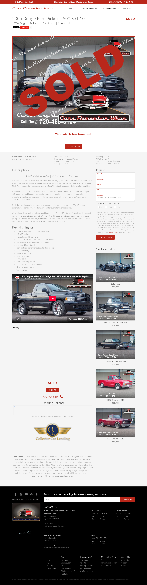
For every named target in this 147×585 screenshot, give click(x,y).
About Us (127, 8)
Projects (83, 563)
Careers (124, 563)
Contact (124, 565)
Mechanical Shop (110, 8)
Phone (99, 190)
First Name (100, 174)
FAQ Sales (64, 574)
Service (104, 560)
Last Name (100, 179)
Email (99, 184)
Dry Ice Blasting (85, 568)
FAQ (47, 563)
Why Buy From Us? (68, 571)
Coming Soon (66, 563)
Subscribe (127, 500)
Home (48, 560)
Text (101, 207)
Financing (49, 565)
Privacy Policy (112, 232)
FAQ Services (106, 565)
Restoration (84, 560)
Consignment (66, 568)
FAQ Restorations (86, 571)
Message (100, 195)
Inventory (64, 560)
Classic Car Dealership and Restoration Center (73, 2)
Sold (62, 565)
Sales (71, 8)
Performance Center (109, 563)
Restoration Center (88, 8)
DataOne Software (46, 579)
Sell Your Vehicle (23, 2)
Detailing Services (86, 565)
